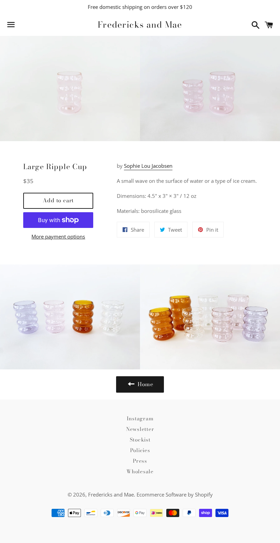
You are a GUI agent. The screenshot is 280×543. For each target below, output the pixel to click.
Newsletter (140, 429)
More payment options (58, 236)
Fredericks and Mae (140, 25)
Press (140, 461)
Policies (140, 450)
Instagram (140, 418)
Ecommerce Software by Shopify (175, 494)
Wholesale (140, 471)
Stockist (140, 440)
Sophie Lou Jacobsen (148, 165)
